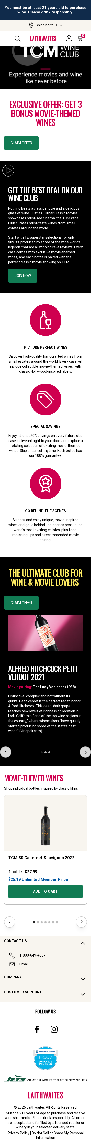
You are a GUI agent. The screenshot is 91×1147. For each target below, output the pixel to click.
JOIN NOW (23, 276)
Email (23, 964)
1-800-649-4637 (32, 955)
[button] (45, 25)
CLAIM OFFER (21, 143)
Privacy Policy (18, 1133)
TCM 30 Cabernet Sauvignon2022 (41, 857)
